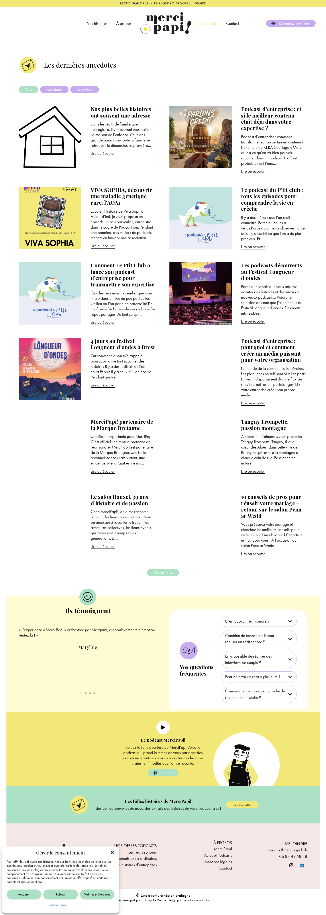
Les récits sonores (143, 852)
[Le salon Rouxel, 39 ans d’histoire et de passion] (88, 525)
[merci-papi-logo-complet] (165, 23)
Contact (225, 868)
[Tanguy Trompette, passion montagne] (238, 449)
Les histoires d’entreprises (136, 865)
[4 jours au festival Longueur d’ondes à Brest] (88, 372)
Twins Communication (196, 900)
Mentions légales (58, 905)
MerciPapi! (223, 849)
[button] (112, 852)
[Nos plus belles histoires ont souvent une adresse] (88, 140)
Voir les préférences (97, 894)
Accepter (24, 894)
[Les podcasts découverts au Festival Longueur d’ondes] (238, 293)
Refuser (60, 894)
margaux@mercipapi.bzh (286, 850)
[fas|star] (163, 727)
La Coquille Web (152, 900)
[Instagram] (291, 865)
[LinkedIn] (302, 865)
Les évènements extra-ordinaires (130, 858)
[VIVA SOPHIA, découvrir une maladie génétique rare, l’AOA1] (88, 218)
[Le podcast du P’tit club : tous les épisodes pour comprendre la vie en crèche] (238, 218)
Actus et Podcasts (218, 855)
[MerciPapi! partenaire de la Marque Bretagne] (88, 449)
